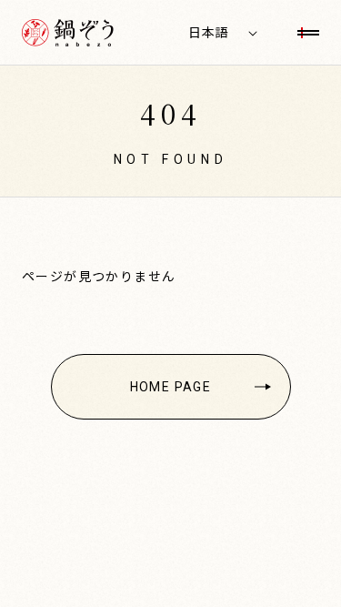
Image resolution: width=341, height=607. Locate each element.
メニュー (308, 33)
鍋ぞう (68, 33)
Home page (171, 386)
